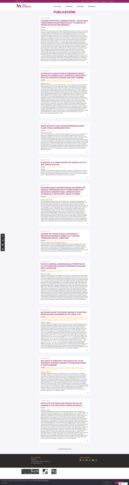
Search (3, 236)
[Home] (23, 6)
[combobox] (123, 483)
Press (88, 1)
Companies (91, 6)
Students (111, 1)
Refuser (107, 482)
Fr (22, 1)
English (17, 1)
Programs (69, 6)
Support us (3, 249)
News (82, 1)
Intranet (103, 1)
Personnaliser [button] (4, 482)
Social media (3, 240)
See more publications (64, 449)
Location (3, 244)
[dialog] (64, 482)
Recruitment (95, 1)
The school (57, 6)
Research (80, 6)
